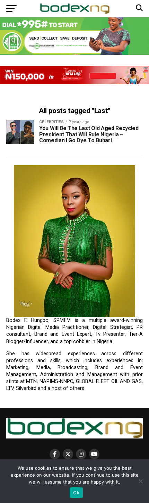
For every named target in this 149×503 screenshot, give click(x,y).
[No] (140, 481)
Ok (76, 492)
